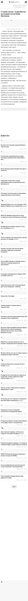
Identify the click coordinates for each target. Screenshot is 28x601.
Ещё (14, 486)
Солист (4, 31)
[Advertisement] (14, 590)
